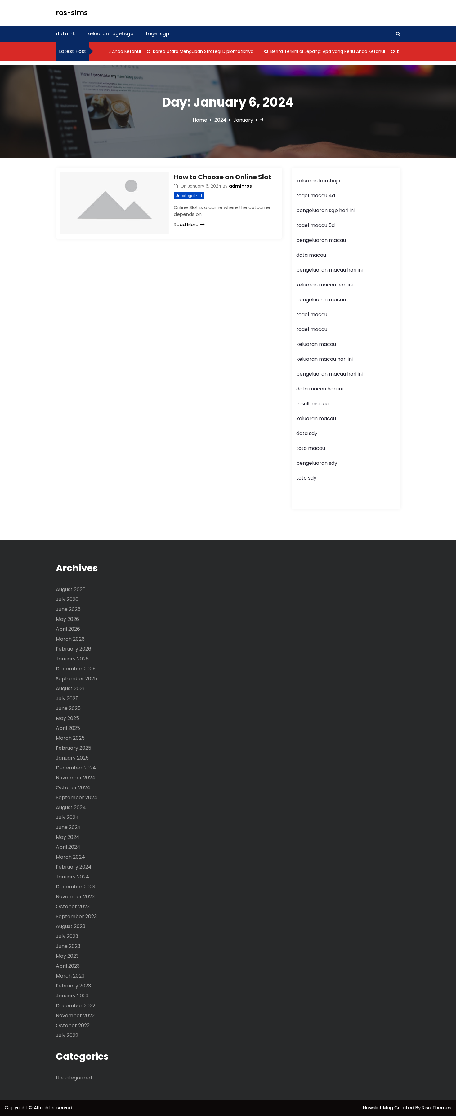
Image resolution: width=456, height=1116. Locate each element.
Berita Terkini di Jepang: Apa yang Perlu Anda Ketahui (317, 51)
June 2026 (68, 609)
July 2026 (67, 599)
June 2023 (68, 946)
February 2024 (74, 866)
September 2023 (76, 916)
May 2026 (67, 619)
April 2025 (68, 728)
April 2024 (68, 847)
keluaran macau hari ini (324, 284)
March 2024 (70, 857)
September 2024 (76, 797)
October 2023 (73, 906)
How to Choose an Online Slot (222, 176)
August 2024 (71, 807)
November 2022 (75, 1015)
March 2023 (70, 975)
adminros (240, 186)
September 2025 (76, 678)
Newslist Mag (378, 1107)
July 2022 (67, 1035)
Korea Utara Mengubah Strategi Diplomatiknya (192, 51)
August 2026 (71, 589)
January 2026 (72, 658)
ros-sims (72, 13)
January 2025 (72, 757)
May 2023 (67, 956)
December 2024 (76, 767)
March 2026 (70, 639)
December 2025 (76, 668)
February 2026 (73, 648)
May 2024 (67, 837)
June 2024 (68, 827)
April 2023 (68, 966)
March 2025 (70, 738)
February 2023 (73, 985)
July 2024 (67, 817)
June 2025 (68, 708)
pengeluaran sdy (316, 463)
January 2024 (72, 876)
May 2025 (67, 718)
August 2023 (70, 926)
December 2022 (75, 1005)
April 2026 (68, 629)
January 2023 (72, 995)
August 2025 (71, 688)
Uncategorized (189, 195)
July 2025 (67, 698)
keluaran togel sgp (110, 33)
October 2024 (73, 787)
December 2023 (75, 886)
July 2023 (67, 936)
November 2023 (75, 896)
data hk (65, 33)
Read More (186, 224)
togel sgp (157, 33)
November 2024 (75, 777)
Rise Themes (436, 1107)
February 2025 (73, 748)
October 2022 (73, 1025)
